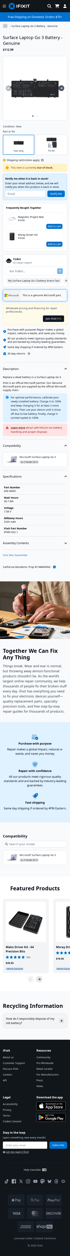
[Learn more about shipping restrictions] (42, 160)
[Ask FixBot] (60, 271)
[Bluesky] (49, 1181)
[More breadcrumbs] (5, 26)
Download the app (49, 1097)
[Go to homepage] (21, 6)
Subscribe (58, 1145)
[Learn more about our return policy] (29, 353)
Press (39, 1080)
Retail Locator (44, 1068)
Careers (7, 1074)
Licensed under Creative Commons (35, 1238)
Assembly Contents (16, 543)
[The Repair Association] (63, 1181)
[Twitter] (21, 1181)
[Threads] (56, 1181)
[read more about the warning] (54, 567)
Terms (6, 1115)
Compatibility (12, 446)
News (39, 1086)
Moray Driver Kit (28, 234)
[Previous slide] (30, 979)
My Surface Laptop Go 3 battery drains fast (34, 280)
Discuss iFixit (10, 1068)
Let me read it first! (17, 1152)
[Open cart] (57, 6)
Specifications (12, 476)
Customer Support (14, 1063)
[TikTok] (6, 1181)
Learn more (18, 427)
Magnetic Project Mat (31, 217)
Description (11, 369)
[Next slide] (39, 979)
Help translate (32, 1169)
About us (8, 1057)
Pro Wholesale (44, 1063)
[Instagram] (28, 1181)
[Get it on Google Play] (51, 1117)
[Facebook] (14, 1181)
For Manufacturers (47, 1074)
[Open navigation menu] (4, 6)
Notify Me (56, 193)
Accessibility (10, 1104)
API (5, 1080)
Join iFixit (53, 318)
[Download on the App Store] (51, 1106)
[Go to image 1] (33, 116)
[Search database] (49, 6)
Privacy (7, 1110)
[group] (8, 88)
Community (43, 1057)
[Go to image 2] (37, 116)
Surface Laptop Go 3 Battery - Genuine (34, 26)
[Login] (65, 6)
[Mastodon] (42, 1181)
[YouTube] (35, 1181)
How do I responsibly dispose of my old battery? (30, 1021)
